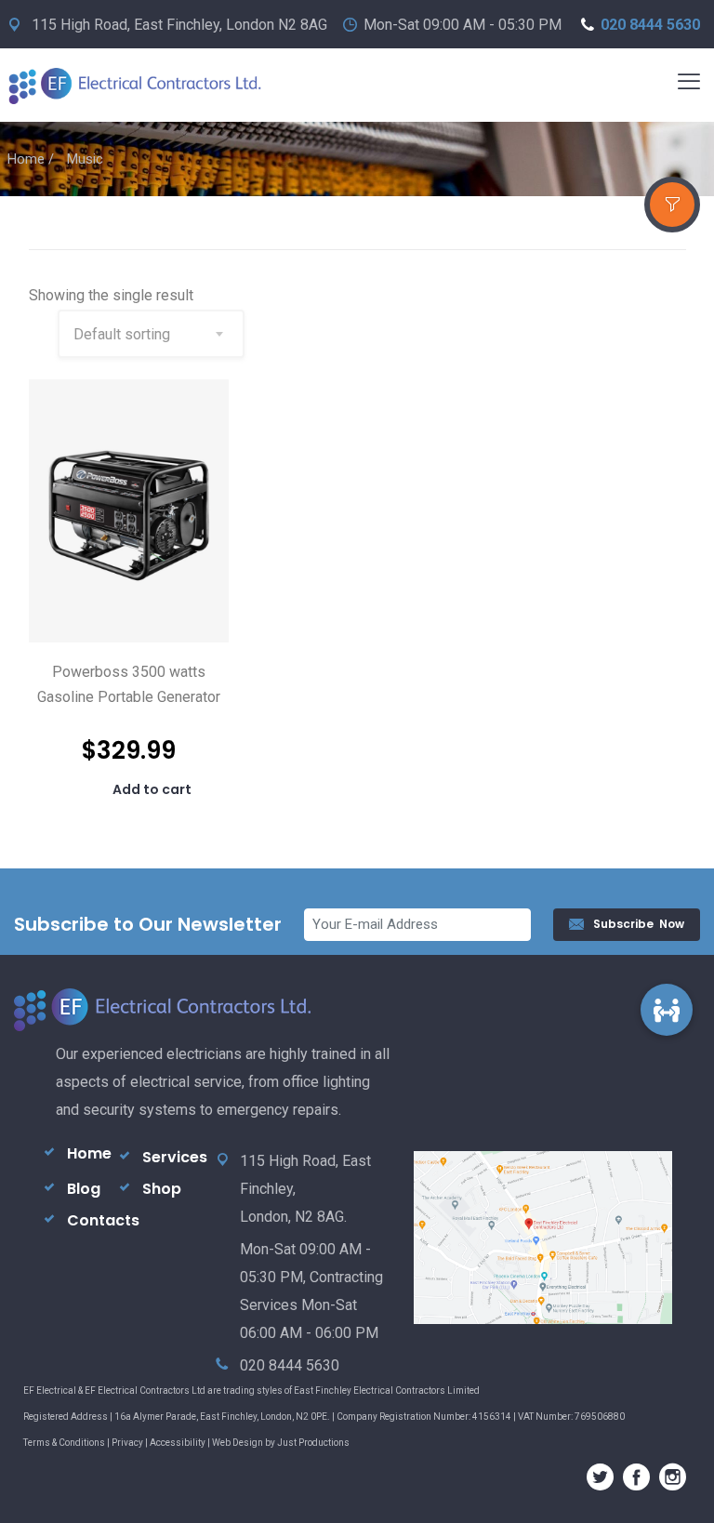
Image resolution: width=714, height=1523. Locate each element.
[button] (667, 1009)
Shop (161, 1188)
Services (174, 1157)
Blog (83, 1188)
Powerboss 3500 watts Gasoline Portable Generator (128, 684)
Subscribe (638, 924)
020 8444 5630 (650, 24)
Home (26, 159)
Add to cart (152, 789)
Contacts (103, 1220)
